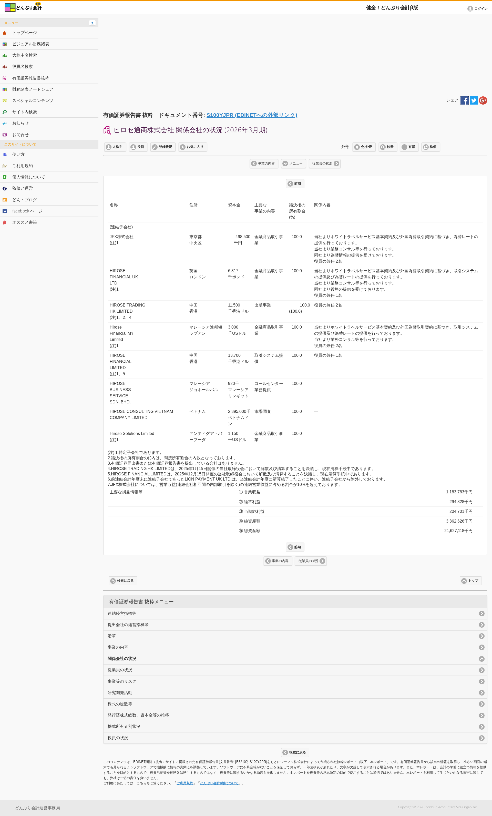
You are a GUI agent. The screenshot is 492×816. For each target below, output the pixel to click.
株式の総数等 (120, 704)
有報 (411, 147)
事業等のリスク (122, 681)
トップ (473, 581)
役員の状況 (118, 738)
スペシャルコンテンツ (32, 100)
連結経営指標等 (122, 613)
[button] (478, 8)
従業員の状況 (322, 163)
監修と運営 (22, 188)
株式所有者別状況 (124, 726)
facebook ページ (27, 211)
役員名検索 (22, 66)
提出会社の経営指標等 (128, 625)
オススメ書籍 (24, 222)
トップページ (24, 32)
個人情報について (28, 177)
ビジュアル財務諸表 (30, 44)
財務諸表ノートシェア (32, 89)
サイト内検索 (24, 112)
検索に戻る (125, 581)
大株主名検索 (24, 55)
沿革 (112, 636)
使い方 (18, 154)
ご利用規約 (185, 783)
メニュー (296, 163)
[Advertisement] (295, 54)
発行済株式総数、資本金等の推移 (138, 715)
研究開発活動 (120, 692)
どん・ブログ (24, 199)
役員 (140, 147)
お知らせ (20, 123)
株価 (433, 147)
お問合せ (20, 134)
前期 (297, 184)
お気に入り (195, 147)
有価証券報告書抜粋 (30, 78)
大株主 (117, 147)
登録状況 (165, 147)
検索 (390, 147)
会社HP (366, 147)
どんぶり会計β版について (219, 783)
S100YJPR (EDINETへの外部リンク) (252, 115)
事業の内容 (266, 163)
